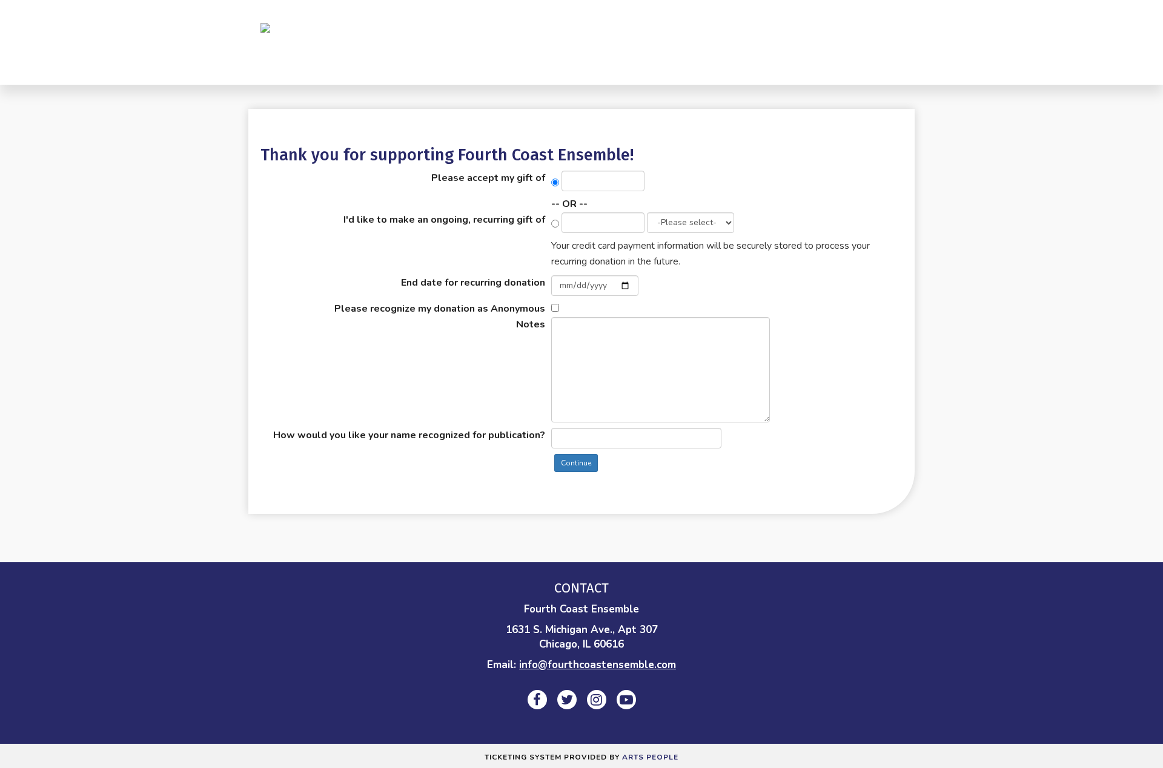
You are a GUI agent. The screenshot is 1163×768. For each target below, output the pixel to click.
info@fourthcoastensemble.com (597, 665)
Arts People (650, 757)
